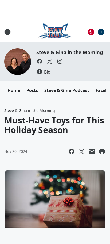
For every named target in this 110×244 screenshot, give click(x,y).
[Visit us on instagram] (60, 61)
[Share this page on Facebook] (71, 151)
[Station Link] (55, 32)
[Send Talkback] (91, 32)
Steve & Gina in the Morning (69, 52)
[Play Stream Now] (101, 32)
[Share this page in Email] (92, 151)
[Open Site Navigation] (7, 32)
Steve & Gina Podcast (66, 90)
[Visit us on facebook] (39, 61)
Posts (32, 90)
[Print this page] (102, 151)
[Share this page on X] (81, 151)
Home (13, 90)
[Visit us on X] (49, 61)
